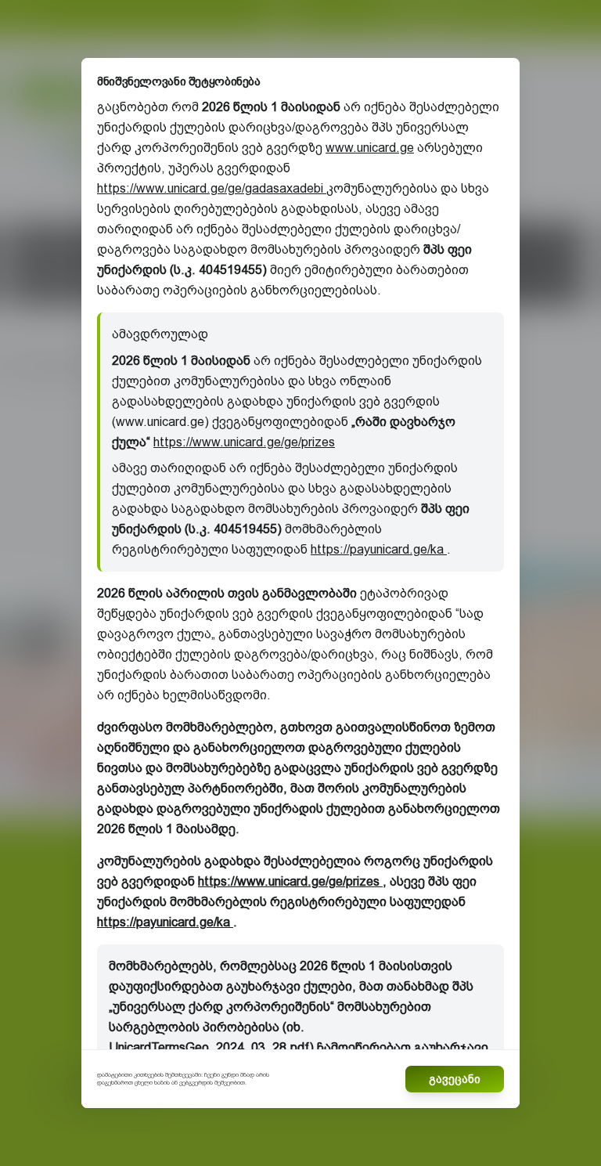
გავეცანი (454, 1079)
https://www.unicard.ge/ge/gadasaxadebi (211, 188)
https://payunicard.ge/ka (379, 549)
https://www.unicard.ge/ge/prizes (244, 442)
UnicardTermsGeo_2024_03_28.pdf (209, 1047)
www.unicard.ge (370, 147)
